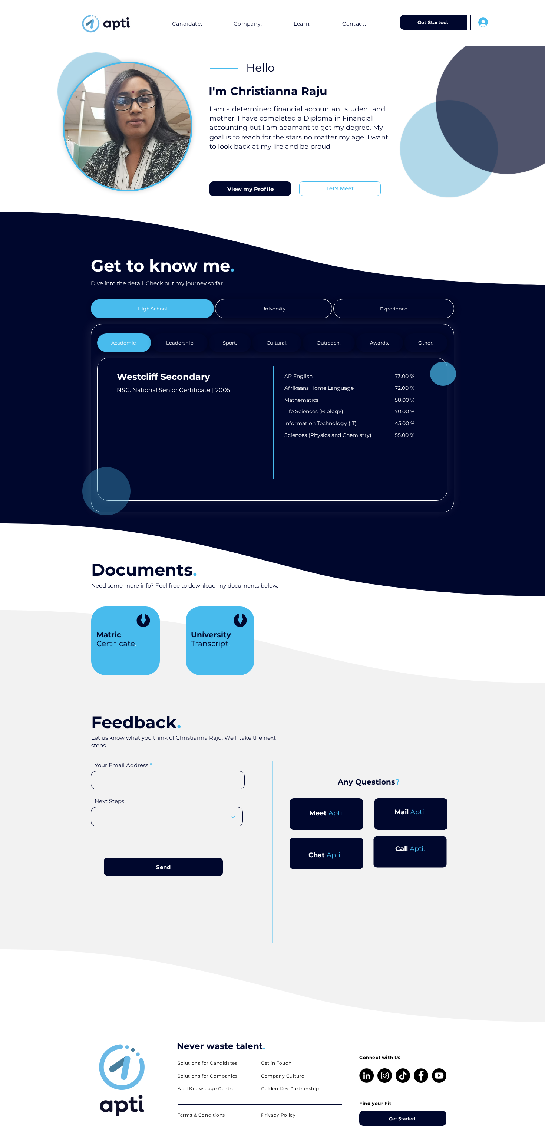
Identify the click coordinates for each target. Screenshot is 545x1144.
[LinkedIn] (366, 1075)
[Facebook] (421, 1075)
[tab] (152, 308)
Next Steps (109, 801)
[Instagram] (384, 1075)
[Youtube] (439, 1075)
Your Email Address (121, 765)
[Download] (143, 622)
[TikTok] (403, 1075)
